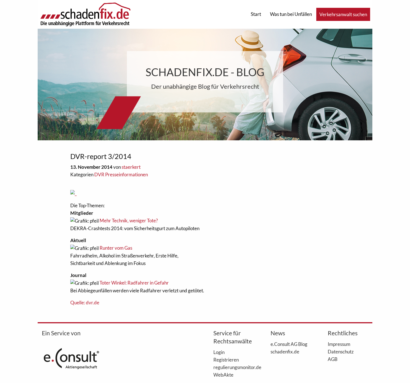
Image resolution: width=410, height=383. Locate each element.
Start (256, 14)
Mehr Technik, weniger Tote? (129, 220)
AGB (332, 359)
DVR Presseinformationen (121, 174)
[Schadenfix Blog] (85, 13)
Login (219, 352)
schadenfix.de (285, 351)
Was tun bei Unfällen (291, 14)
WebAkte (223, 374)
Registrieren (226, 359)
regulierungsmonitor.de (233, 367)
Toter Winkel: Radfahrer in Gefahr (134, 283)
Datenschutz (341, 351)
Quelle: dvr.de (84, 302)
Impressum (339, 344)
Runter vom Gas (116, 248)
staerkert (131, 167)
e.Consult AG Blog (289, 344)
